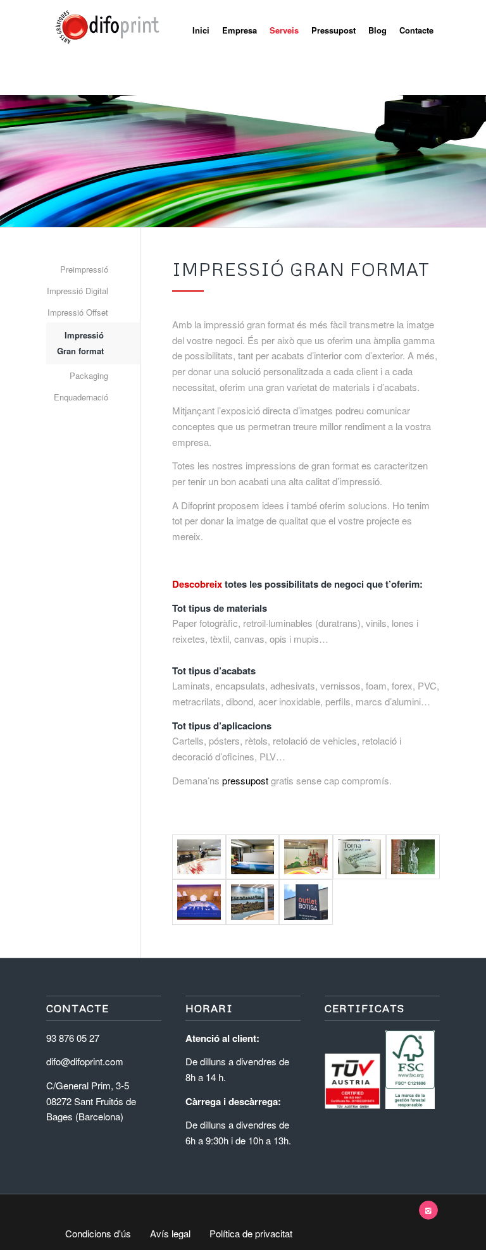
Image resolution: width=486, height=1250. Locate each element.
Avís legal (170, 1233)
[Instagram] (428, 1210)
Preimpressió (84, 269)
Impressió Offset (77, 312)
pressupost (245, 780)
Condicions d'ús (98, 1233)
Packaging (89, 375)
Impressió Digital (77, 291)
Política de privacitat (250, 1233)
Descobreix (197, 584)
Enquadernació (81, 397)
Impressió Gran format (80, 343)
